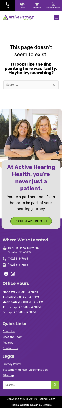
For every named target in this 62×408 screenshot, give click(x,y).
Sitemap (8, 375)
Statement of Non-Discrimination (25, 369)
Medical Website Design (24, 404)
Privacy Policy (12, 364)
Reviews (8, 342)
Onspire (47, 404)
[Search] (55, 385)
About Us (9, 331)
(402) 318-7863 (18, 258)
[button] (56, 17)
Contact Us (10, 348)
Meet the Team (13, 337)
